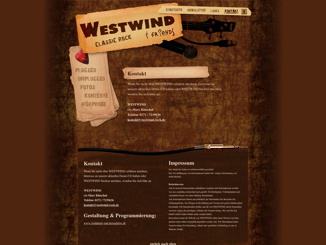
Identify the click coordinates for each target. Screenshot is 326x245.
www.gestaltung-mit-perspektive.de (105, 223)
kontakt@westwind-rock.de (146, 119)
